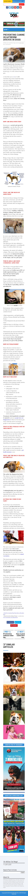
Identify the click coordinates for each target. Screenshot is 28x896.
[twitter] (10, 7)
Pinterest (14, 625)
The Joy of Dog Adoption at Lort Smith (13, 1)
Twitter (18, 622)
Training (7, 33)
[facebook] (7, 7)
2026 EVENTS (7, 40)
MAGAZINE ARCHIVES (9, 47)
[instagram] (12, 7)
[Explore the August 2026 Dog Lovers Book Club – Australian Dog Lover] (14, 819)
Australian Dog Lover (16, 892)
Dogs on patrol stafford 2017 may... (20, 635)
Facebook (10, 622)
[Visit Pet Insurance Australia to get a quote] (14, 24)
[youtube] (20, 7)
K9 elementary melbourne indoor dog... (8, 635)
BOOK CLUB (7, 44)
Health (6, 29)
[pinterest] (15, 7)
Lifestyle (7, 36)
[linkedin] (18, 7)
